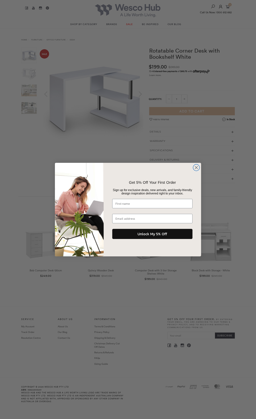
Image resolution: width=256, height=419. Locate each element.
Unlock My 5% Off (152, 234)
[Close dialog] (196, 167)
